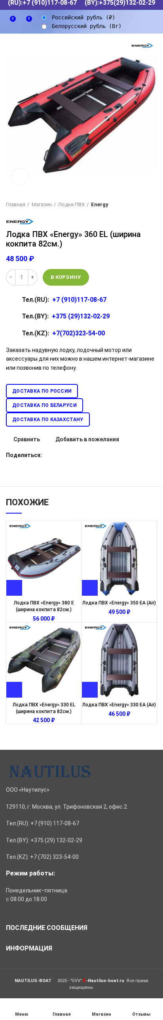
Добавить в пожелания (87, 439)
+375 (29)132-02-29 (81, 316)
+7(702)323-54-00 (78, 333)
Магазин (42, 204)
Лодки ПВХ (71, 204)
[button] (14, 588)
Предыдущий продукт (137, 205)
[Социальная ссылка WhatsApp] (75, 455)
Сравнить (26, 439)
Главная (15, 204)
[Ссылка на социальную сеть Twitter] (57, 455)
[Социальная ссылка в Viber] (103, 455)
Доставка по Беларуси (44, 405)
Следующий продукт (153, 205)
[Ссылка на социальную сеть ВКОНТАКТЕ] (84, 455)
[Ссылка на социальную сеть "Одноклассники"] (66, 455)
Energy (99, 204)
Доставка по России (42, 391)
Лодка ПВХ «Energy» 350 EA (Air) (119, 603)
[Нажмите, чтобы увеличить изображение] (20, 176)
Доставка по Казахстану (47, 419)
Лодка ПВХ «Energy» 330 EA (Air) (119, 705)
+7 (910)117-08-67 (79, 299)
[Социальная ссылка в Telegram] (94, 455)
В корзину (66, 277)
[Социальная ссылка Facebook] (48, 455)
